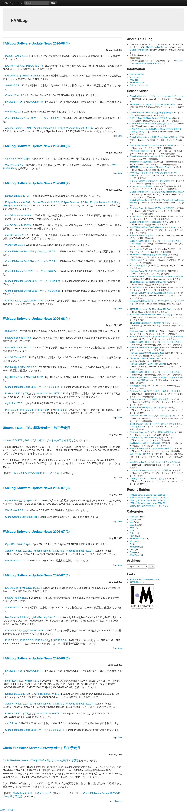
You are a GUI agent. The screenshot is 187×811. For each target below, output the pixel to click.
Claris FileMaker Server (156, 47)
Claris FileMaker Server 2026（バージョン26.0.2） (33, 290)
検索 (53, 2)
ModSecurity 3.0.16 (44, 617)
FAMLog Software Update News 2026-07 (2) (36, 531)
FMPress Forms (137, 74)
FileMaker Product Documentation (144, 579)
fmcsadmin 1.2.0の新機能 (141, 186)
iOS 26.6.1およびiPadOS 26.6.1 (22, 75)
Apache (133, 519)
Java (132, 527)
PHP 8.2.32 (11, 640)
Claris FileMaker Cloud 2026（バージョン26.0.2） (32, 118)
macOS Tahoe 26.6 (15, 357)
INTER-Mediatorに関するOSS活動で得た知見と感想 (152, 104)
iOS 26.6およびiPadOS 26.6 (20, 367)
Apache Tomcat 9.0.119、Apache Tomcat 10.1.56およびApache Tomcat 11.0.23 (49, 703)
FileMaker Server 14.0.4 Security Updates (148, 363)
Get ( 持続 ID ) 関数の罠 (140, 453)
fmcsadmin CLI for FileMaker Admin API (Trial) (150, 314)
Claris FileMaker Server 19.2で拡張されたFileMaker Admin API (157, 191)
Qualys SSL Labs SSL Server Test (144, 358)
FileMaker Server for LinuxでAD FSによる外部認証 (152, 208)
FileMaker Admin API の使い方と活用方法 (148, 271)
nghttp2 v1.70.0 (13, 403)
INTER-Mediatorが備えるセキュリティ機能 (148, 254)
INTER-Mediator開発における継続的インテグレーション (154, 322)
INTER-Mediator (137, 82)
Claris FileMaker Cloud (139, 49)
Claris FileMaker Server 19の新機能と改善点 (149, 221)
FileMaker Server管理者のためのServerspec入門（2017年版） (157, 336)
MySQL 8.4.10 (13, 670)
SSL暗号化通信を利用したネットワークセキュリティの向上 (155, 342)
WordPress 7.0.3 (14, 244)
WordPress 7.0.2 (14, 510)
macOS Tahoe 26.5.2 (16, 597)
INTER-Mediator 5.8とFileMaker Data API (148, 281)
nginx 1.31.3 (32, 500)
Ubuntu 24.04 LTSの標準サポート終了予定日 (37, 473)
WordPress (134, 555)
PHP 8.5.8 (61, 640)
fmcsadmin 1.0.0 (137, 249)
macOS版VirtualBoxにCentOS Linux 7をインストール (153, 227)
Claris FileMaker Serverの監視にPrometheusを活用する (154, 137)
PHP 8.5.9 (61, 409)
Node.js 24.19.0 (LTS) (17, 195)
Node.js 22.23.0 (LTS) (17, 693)
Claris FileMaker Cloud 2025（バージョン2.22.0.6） (33, 729)
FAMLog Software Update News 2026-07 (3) (36, 487)
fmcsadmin (134, 77)
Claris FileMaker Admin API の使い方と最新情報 (150, 112)
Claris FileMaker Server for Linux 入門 (146, 156)
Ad (131, 544)
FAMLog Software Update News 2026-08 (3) (36, 145)
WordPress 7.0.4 (14, 165)
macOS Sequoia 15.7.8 (18, 347)
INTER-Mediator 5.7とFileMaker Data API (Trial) (151, 309)
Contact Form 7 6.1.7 (16, 95)
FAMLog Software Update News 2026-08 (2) (36, 183)
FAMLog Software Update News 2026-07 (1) (36, 575)
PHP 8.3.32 (26, 640)
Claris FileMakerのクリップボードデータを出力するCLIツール (156, 96)
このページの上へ (7, 809)
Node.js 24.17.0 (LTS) (48, 693)
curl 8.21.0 (11, 723)
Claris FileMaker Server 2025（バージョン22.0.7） (33, 280)
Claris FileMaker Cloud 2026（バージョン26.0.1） (32, 386)
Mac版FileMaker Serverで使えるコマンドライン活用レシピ (155, 462)
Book (132, 530)
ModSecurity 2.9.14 (15, 617)
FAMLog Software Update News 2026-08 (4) (36, 43)
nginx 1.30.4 (12, 500)
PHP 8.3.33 (26, 409)
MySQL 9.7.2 (35, 377)
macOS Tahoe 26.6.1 (16, 235)
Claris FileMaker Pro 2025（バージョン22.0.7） (31, 251)
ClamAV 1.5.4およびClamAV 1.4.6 (24, 300)
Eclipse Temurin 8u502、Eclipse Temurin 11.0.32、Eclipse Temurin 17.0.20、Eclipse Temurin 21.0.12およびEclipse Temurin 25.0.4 (62, 203)
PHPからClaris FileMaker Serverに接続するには (150, 118)
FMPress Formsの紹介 (139, 150)
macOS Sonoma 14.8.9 (18, 215)
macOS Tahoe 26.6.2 (16, 55)
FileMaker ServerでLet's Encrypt (144, 347)
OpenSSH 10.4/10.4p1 (17, 544)
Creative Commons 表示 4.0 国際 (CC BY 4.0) (156, 62)
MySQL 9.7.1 (35, 670)
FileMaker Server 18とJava (141, 235)
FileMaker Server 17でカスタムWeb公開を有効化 (151, 292)
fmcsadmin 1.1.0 (137, 216)
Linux (120, 477)
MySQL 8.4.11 (13, 377)
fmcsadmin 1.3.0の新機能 (141, 161)
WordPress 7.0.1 (14, 560)
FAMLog (8, 3)
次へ (20, 3)
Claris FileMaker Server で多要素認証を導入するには (153, 123)
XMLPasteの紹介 (137, 260)
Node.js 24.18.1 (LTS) (48, 393)
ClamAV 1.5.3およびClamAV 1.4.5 (24, 630)
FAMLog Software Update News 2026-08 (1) (36, 318)
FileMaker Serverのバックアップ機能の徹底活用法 (151, 432)
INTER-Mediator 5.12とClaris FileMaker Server (150, 167)
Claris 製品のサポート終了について (32, 793)
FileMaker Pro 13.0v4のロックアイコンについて (150, 415)
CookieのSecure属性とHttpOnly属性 (145, 443)
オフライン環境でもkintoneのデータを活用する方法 (152, 180)
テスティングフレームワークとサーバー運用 (149, 470)
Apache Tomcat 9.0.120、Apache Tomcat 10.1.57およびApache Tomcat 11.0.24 (49, 550)
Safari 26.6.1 (12, 85)
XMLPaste (134, 79)
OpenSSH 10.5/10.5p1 (17, 158)
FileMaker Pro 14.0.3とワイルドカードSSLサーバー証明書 (155, 391)
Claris (132, 552)
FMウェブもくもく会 (139, 85)
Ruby (132, 533)
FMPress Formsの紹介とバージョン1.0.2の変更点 (151, 145)
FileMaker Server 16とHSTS (142, 331)
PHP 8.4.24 (41, 409)
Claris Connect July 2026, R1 (21, 516)
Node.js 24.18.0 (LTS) (48, 713)
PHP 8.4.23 (41, 640)
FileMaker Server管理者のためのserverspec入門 (151, 448)
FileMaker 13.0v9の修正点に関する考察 (147, 407)
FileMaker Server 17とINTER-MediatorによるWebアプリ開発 (156, 276)
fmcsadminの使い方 (138, 265)
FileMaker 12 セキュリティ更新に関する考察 (149, 399)
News (119, 135)
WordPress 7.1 (13, 111)
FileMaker (118, 800)
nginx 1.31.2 (32, 680)
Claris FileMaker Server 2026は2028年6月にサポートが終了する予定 (41, 760)
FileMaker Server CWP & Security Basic (147, 352)
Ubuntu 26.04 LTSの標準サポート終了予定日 (36, 427)
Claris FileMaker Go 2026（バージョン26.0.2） (31, 271)
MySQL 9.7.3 (35, 101)
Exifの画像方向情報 (138, 385)
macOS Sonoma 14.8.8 (18, 337)
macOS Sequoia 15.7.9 (18, 225)
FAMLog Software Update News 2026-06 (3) (36, 658)
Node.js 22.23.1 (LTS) (17, 713)
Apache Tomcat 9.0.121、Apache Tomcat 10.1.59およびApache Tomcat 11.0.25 (49, 128)
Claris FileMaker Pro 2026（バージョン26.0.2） (31, 261)
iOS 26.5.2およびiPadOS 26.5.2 (22, 587)
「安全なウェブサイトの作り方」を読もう (148, 478)
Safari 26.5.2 (12, 607)
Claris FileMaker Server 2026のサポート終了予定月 (41, 747)
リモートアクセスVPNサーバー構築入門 (147, 437)
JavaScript (134, 546)
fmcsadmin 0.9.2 (137, 287)
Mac (131, 522)
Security (133, 524)
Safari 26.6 (11, 331)
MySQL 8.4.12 (13, 101)
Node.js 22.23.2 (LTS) (17, 393)
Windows (134, 541)
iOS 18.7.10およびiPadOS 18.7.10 (24, 65)
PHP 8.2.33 (11, 409)
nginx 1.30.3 (12, 680)
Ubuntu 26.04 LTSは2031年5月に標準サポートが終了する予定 (37, 440)
